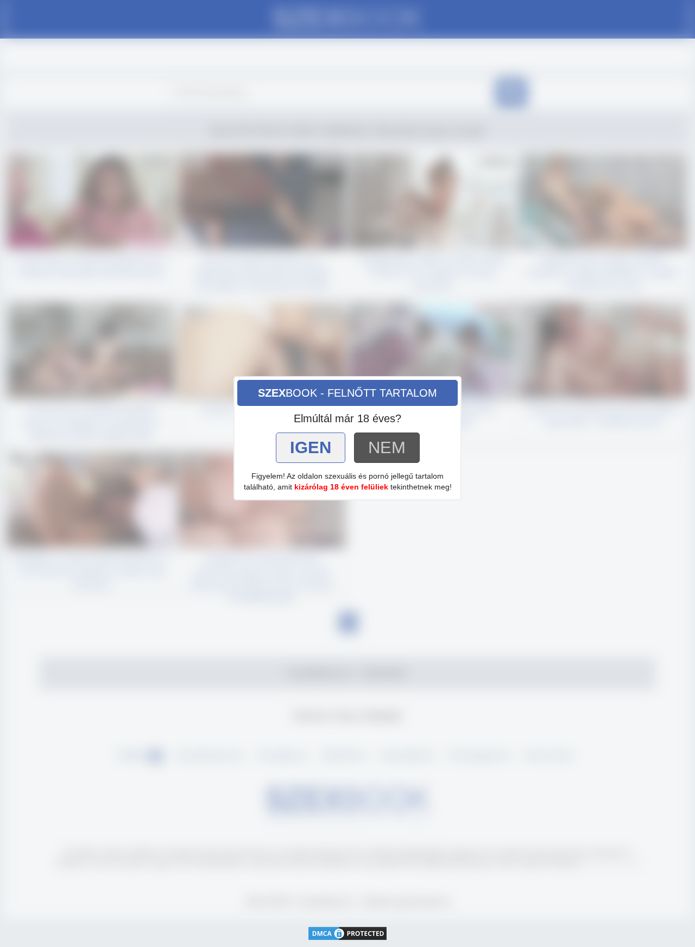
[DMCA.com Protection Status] (347, 932)
